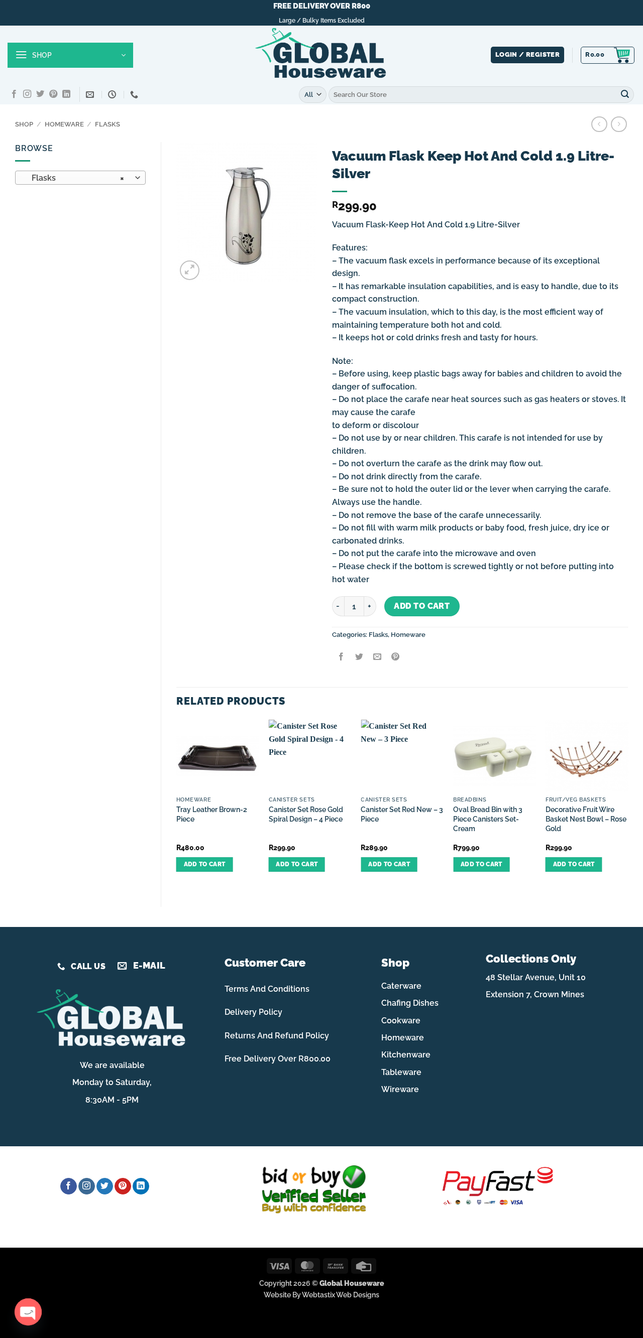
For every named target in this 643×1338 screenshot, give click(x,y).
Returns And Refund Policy (277, 1035)
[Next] (627, 805)
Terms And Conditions (267, 989)
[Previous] (176, 805)
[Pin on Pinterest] (395, 657)
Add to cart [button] (205, 864)
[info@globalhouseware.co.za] (91, 94)
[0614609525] (135, 94)
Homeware (64, 124)
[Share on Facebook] (341, 657)
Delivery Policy (253, 1012)
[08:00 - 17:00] (113, 94)
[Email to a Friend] (377, 657)
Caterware (401, 986)
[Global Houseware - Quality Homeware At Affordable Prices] (321, 55)
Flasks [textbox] (75, 178)
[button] (70, 55)
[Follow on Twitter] (40, 94)
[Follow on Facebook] (14, 94)
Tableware (401, 1072)
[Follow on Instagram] (27, 94)
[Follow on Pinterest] (53, 94)
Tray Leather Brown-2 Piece (211, 814)
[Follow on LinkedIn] (66, 94)
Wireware (400, 1089)
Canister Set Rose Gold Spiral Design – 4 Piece (306, 814)
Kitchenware (406, 1054)
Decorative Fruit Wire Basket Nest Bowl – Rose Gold (586, 818)
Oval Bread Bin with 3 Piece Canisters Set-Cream (487, 818)
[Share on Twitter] (359, 657)
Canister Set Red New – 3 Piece (402, 814)
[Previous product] (618, 124)
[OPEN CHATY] (28, 1311)
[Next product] (599, 124)
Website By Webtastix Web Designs (321, 1294)
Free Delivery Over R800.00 (278, 1058)
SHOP (24, 124)
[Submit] (624, 94)
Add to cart (422, 606)
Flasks (107, 124)
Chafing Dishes (410, 1003)
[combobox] (80, 178)
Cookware (400, 1020)
